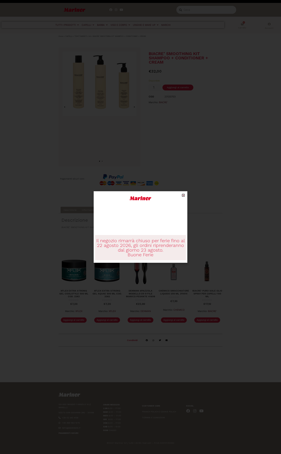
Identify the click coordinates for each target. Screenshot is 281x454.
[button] (183, 195)
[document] (140, 227)
